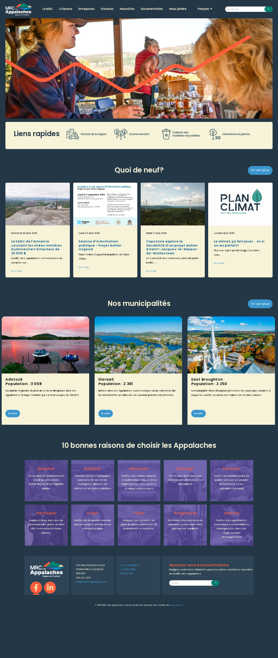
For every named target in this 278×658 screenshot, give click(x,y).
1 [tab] (118, 113)
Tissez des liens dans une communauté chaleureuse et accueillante (185, 480)
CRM (77, 617)
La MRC (47, 9)
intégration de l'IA (43, 617)
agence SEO (31, 617)
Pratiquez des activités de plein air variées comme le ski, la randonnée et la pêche (139, 524)
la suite (12, 413)
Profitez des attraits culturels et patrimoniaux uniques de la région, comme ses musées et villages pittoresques (139, 482)
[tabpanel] (139, 68)
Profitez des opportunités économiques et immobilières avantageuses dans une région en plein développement (232, 528)
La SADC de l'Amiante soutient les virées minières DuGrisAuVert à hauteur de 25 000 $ (36, 247)
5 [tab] (159, 113)
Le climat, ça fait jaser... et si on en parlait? (239, 243)
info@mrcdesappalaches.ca (91, 581)
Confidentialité (128, 569)
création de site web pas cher (62, 617)
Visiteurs (107, 9)
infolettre (82, 617)
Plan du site (127, 573)
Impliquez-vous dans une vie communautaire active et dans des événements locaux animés (46, 526)
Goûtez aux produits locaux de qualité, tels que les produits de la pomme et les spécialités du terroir (232, 482)
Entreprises (86, 9)
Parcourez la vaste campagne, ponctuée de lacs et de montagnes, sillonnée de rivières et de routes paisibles (92, 482)
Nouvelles (127, 9)
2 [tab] (128, 113)
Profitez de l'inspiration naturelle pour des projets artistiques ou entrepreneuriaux (92, 524)
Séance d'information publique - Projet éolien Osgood (100, 245)
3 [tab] (139, 113)
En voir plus (260, 170)
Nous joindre (177, 9)
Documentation (152, 9)
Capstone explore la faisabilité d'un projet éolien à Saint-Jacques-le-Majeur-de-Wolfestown (172, 247)
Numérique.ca (176, 605)
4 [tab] (149, 113)
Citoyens (65, 9)
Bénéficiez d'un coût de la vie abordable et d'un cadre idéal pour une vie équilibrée (185, 524)
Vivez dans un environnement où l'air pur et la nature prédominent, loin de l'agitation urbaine (46, 482)
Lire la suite (16, 271)
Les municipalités (130, 565)
